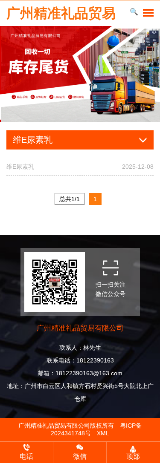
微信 (80, 456)
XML (103, 433)
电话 (26, 456)
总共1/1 (69, 199)
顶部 (133, 456)
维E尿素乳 (80, 166)
